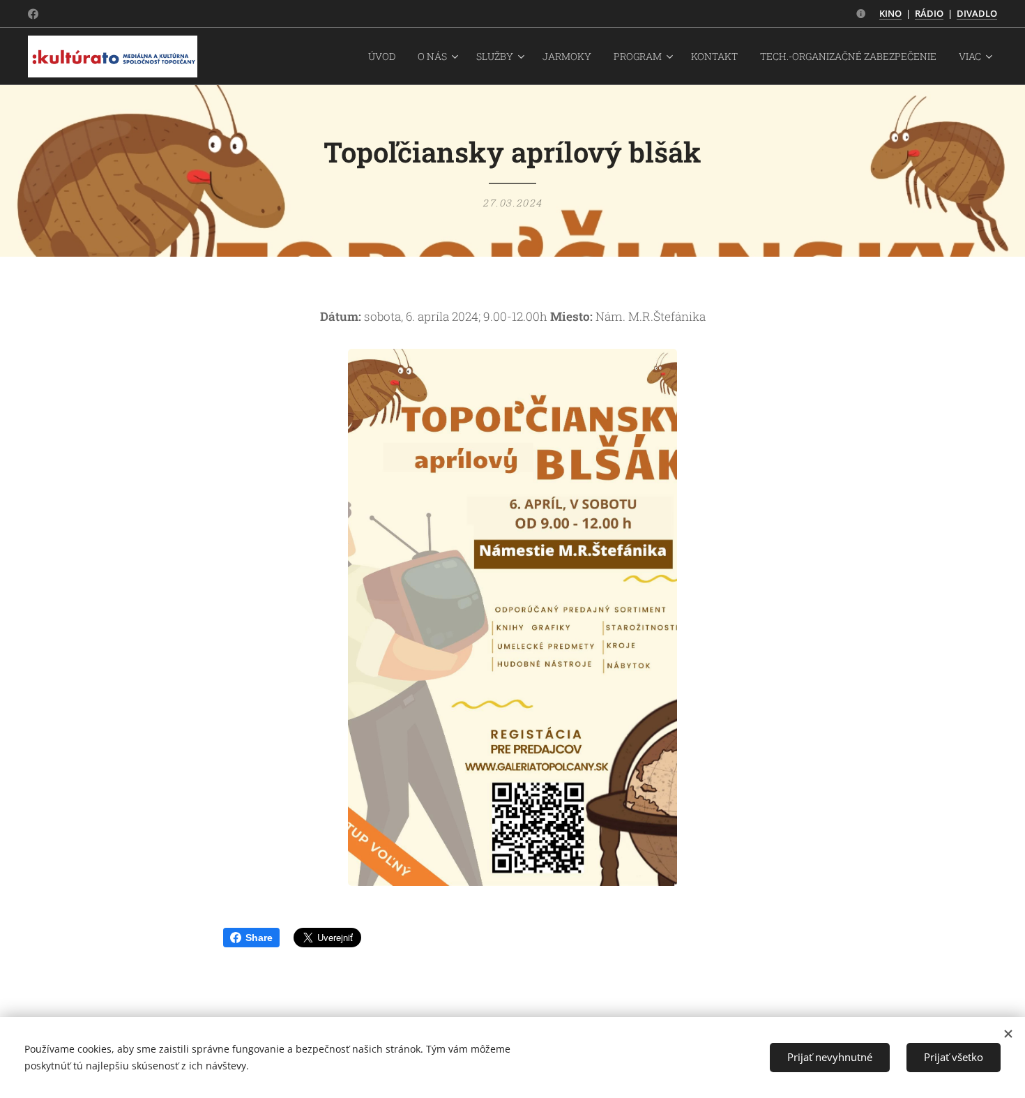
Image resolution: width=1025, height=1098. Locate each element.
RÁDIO (929, 13)
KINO (890, 13)
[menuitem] (386, 56)
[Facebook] (33, 14)
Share (259, 937)
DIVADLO (977, 13)
